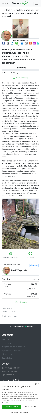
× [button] (38, 383)
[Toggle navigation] (36, 4)
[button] (4, 44)
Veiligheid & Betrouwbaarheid (13, 347)
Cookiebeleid (7, 358)
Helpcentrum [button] (9, 375)
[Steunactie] (20, 3)
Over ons (5, 339)
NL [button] (6, 4)
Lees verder (11, 403)
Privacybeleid (7, 354)
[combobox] (36, 384)
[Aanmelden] (3, 4)
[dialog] (20, 398)
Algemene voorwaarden (11, 350)
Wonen (5, 311)
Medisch (13, 311)
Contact (35, 265)
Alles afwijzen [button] (30, 407)
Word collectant (21, 78)
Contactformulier (11, 371)
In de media (6, 343)
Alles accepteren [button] (11, 407)
